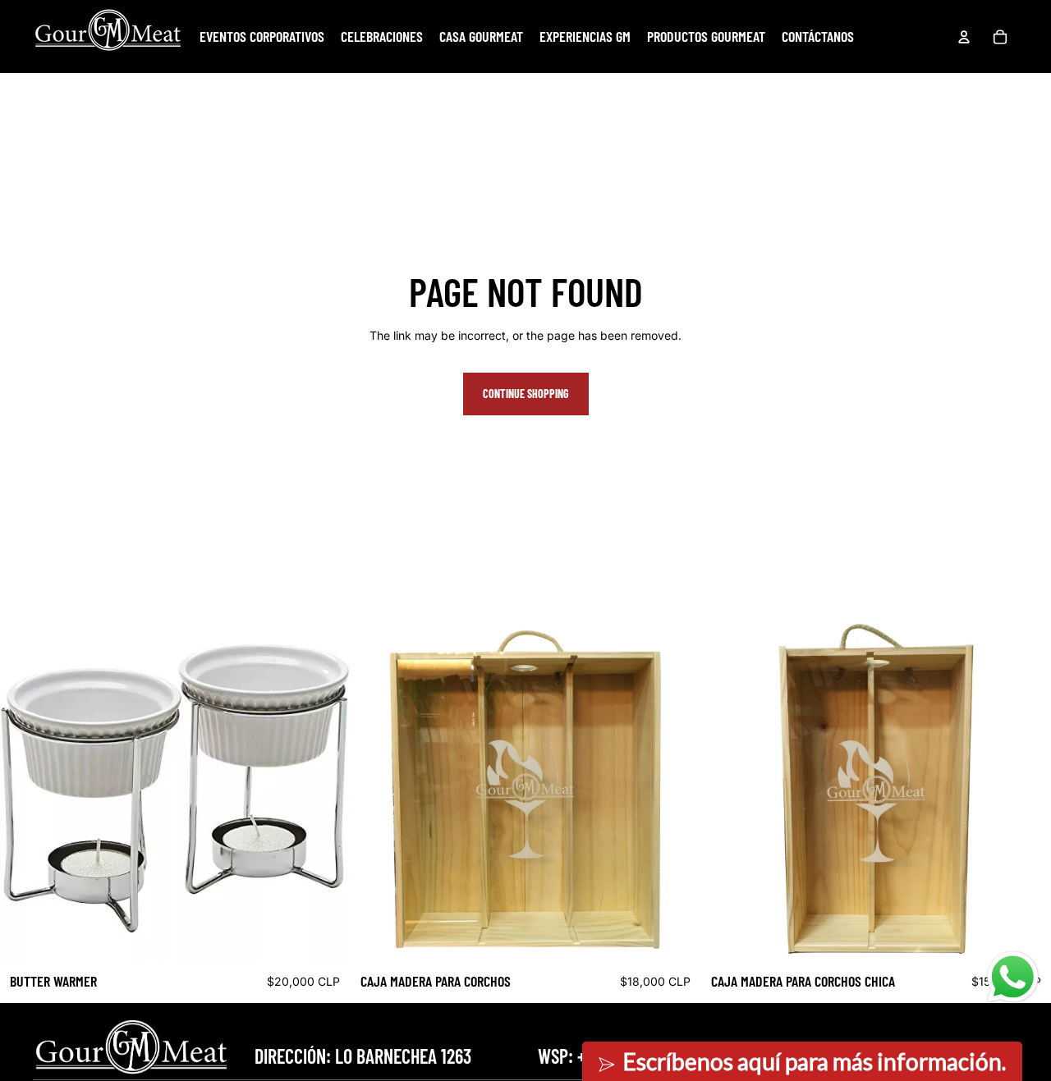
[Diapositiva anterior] (24, 789)
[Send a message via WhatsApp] (1013, 977)
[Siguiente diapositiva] (325, 789)
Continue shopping (526, 394)
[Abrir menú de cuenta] (964, 37)
